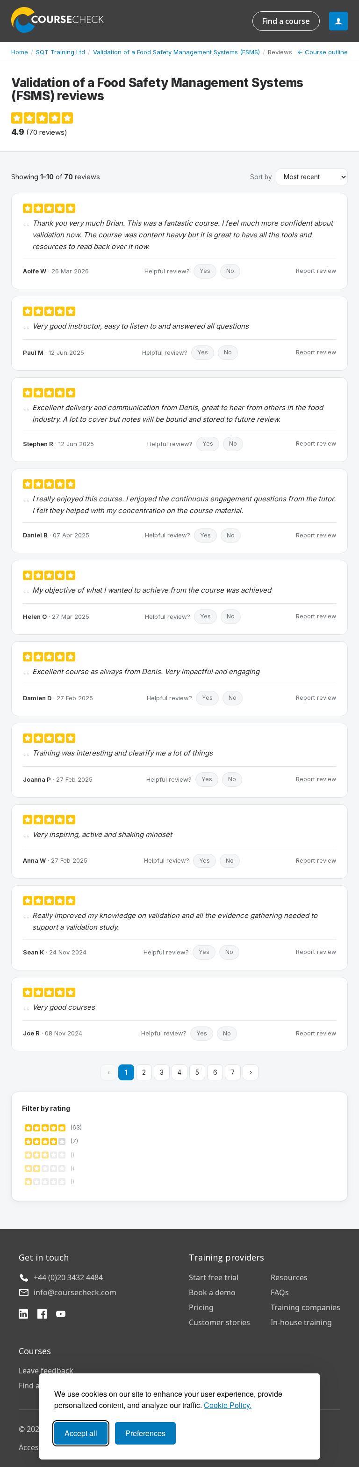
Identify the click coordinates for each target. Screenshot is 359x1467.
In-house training (301, 1322)
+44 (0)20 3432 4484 (68, 1277)
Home (19, 52)
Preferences (145, 1433)
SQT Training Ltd (60, 52)
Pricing (201, 1307)
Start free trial (213, 1277)
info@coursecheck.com (75, 1292)
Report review (316, 270)
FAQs (280, 1292)
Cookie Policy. (227, 1405)
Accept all (81, 1433)
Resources (289, 1277)
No (230, 270)
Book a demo (212, 1292)
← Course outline (322, 52)
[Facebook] (42, 1315)
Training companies (305, 1307)
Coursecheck (62, 20)
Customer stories (219, 1322)
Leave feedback (46, 1370)
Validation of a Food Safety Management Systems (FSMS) (176, 52)
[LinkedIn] (23, 1315)
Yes (205, 270)
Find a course (286, 21)
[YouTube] (60, 1315)
